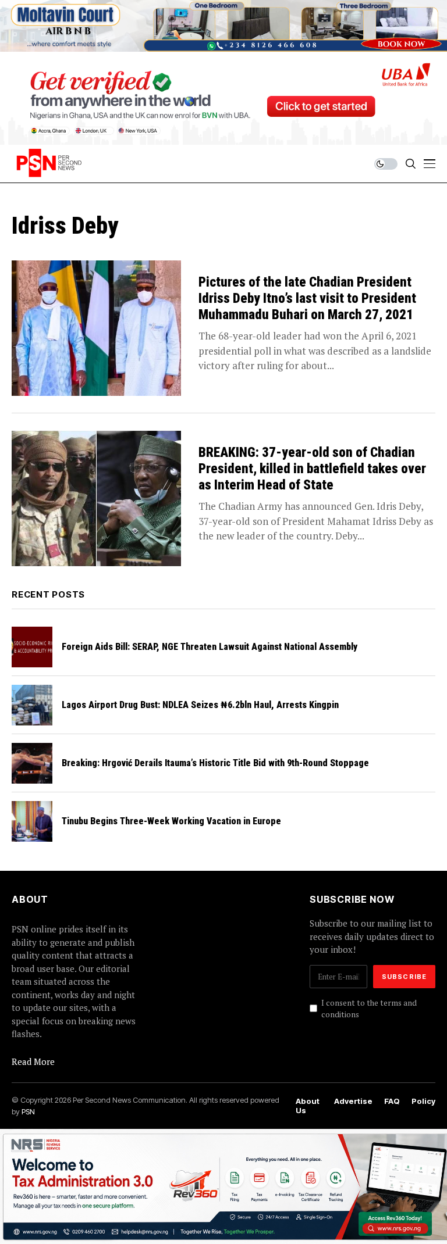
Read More (33, 1061)
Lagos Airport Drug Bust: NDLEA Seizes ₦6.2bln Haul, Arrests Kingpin (200, 704)
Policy (423, 1101)
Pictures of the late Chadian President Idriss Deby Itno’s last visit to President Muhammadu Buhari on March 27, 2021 (307, 298)
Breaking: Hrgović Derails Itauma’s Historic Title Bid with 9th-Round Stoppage (215, 762)
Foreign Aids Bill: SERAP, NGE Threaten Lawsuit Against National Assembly (209, 646)
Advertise (353, 1101)
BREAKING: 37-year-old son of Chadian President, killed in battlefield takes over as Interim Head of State (312, 468)
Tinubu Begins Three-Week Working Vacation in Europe (171, 821)
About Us (308, 1106)
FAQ (392, 1101)
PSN (28, 1111)
